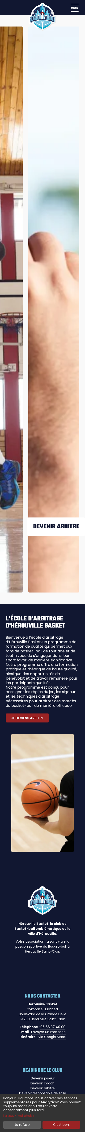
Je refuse (22, 1124)
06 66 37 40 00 (52, 1027)
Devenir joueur (43, 1078)
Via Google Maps (52, 1036)
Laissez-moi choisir (18, 1116)
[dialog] (42, 1113)
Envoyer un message (48, 1031)
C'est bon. (61, 1124)
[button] (74, 7)
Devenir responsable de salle (42, 1093)
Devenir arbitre (42, 1088)
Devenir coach (42, 1083)
